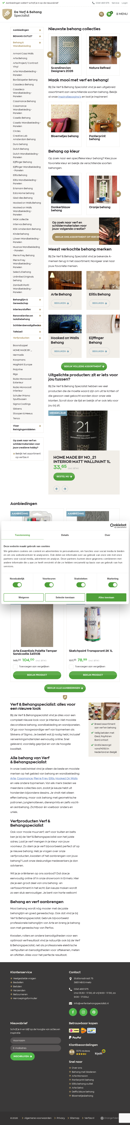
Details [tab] (65, 535)
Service (115, 3)
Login (125, 3)
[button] (73, 1012)
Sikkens (17, 409)
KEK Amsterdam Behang (27, 229)
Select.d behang (22, 272)
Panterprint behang (97, 138)
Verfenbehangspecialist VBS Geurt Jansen (22, 14)
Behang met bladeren (84, 1072)
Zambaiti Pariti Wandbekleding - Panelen (22, 288)
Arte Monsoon (80, 1076)
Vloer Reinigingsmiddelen (24, 428)
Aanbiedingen (21, 30)
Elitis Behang (20, 175)
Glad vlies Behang (22, 198)
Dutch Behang (21, 149)
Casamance (25, 778)
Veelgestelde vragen (24, 978)
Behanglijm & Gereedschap (20, 301)
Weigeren (24, 597)
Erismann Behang (23, 188)
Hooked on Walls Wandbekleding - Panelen (22, 211)
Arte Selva (77, 1088)
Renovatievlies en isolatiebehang (23, 317)
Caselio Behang (21, 118)
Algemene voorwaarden (38, 1118)
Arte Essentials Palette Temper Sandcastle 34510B (35, 653)
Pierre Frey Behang (23, 255)
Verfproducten (26, 338)
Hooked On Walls (66, 778)
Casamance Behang (24, 101)
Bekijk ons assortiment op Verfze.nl (79, 237)
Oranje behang (99, 207)
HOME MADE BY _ (22, 350)
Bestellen (18, 982)
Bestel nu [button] (63, 477)
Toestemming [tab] (22, 535)
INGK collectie (21, 219)
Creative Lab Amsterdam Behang (24, 138)
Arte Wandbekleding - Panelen (25, 73)
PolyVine (18, 369)
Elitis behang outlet (82, 1084)
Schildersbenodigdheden (27, 325)
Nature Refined (99, 68)
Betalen (17, 987)
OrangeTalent (112, 1118)
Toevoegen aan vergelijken (34, 667)
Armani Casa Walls (23, 54)
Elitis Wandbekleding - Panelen (25, 182)
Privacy (60, 1118)
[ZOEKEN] (101, 14)
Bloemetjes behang (65, 136)
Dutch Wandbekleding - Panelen (26, 156)
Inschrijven (21, 1056)
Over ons (77, 1068)
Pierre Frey (41, 778)
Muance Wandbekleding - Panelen (26, 249)
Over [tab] (107, 535)
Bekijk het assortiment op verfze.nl (28, 455)
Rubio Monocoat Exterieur (22, 381)
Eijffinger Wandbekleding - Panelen (27, 169)
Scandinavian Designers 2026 (62, 70)
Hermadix (18, 355)
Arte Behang (20, 58)
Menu (123, 14)
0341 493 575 (102, 3)
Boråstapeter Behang (25, 80)
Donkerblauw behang (60, 209)
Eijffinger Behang (22, 162)
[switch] (49, 584)
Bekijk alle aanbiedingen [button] (63, 688)
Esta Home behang (23, 193)
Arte (13, 778)
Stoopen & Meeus (22, 414)
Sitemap (74, 1118)
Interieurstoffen (22, 309)
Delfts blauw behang (83, 1092)
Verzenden (19, 990)
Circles (16, 131)
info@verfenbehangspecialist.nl (91, 1003)
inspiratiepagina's (69, 97)
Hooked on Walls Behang (27, 203)
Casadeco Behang (23, 85)
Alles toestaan (106, 597)
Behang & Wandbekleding (27, 44)
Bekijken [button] (60, 303)
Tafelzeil (18, 332)
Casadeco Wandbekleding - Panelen (22, 93)
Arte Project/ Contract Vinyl (25, 65)
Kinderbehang (21, 234)
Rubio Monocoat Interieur (22, 389)
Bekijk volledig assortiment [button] (82, 366)
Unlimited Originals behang (23, 278)
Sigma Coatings (22, 404)
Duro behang (20, 144)
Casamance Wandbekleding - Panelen (22, 109)
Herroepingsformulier (25, 998)
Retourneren (20, 994)
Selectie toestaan (65, 597)
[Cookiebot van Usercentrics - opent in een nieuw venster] (112, 525)
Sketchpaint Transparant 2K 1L (91, 651)
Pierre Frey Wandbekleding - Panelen (22, 263)
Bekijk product (37, 675)
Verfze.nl (89, 1118)
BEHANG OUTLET (22, 36)
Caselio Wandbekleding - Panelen (27, 124)
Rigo (15, 374)
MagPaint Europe (22, 365)
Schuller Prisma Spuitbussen (21, 397)
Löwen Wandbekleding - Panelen (26, 240)
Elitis (51, 778)
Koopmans (19, 360)
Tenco (16, 418)
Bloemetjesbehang (82, 1096)
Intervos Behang (22, 224)
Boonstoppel (20, 345)
